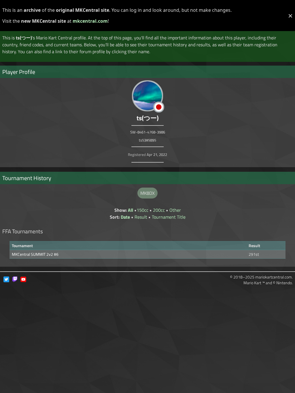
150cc (142, 210)
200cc (159, 210)
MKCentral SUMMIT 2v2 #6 (35, 254)
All (130, 210)
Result (141, 216)
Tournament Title (169, 216)
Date (125, 216)
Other (175, 210)
